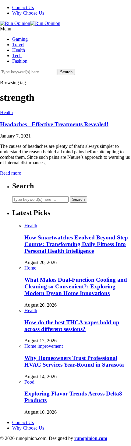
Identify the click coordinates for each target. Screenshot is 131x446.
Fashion (19, 61)
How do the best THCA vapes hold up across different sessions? (71, 325)
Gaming (20, 39)
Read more (10, 173)
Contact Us (23, 7)
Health (18, 50)
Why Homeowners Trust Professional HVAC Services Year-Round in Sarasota (74, 361)
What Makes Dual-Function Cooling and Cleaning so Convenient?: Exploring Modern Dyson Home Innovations (75, 286)
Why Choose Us (28, 13)
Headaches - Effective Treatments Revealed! (54, 124)
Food (29, 382)
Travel (18, 44)
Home (30, 267)
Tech (17, 55)
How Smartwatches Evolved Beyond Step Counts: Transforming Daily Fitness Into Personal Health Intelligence (76, 244)
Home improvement (43, 346)
